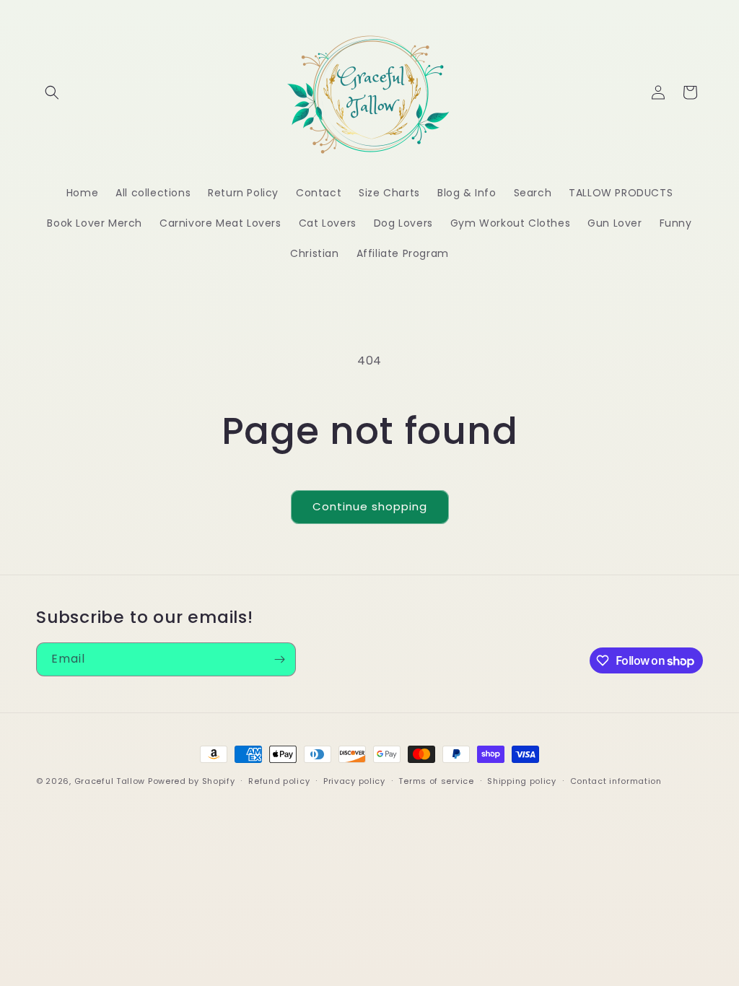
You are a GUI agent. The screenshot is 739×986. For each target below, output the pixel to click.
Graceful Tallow (110, 781)
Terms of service (435, 781)
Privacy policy (354, 781)
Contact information (616, 781)
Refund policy (279, 781)
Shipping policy (521, 781)
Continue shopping (369, 506)
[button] (52, 92)
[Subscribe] (279, 659)
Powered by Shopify (191, 781)
